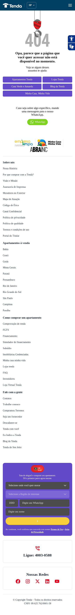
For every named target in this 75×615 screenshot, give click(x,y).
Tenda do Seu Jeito (12, 447)
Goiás (5, 261)
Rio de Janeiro (10, 286)
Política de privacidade (14, 217)
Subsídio (7, 348)
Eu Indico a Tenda (12, 435)
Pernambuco (9, 279)
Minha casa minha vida (14, 360)
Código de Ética (11, 205)
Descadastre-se (10, 423)
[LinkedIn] (47, 581)
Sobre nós (8, 162)
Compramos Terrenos (13, 410)
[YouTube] (57, 581)
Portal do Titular (11, 236)
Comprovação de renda (14, 323)
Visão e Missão (10, 180)
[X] (37, 581)
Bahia (5, 249)
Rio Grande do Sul (12, 292)
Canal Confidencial (12, 211)
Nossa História (10, 168)
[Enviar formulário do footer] (37, 521)
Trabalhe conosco (11, 404)
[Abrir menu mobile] (70, 5)
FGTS (6, 330)
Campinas (7, 304)
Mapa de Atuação (11, 199)
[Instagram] (28, 581)
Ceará (5, 255)
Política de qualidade (13, 223)
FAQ (5, 372)
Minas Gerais (9, 267)
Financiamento (10, 336)
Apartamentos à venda (16, 243)
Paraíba (6, 310)
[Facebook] (18, 581)
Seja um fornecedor (12, 416)
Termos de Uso (57, 529)
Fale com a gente (12, 392)
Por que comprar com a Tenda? (18, 174)
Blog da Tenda (10, 441)
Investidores (9, 379)
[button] (37, 122)
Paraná (6, 273)
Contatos (7, 398)
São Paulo (8, 298)
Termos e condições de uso (16, 229)
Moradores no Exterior (14, 193)
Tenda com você (11, 429)
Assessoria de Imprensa (14, 187)
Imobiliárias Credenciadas (15, 354)
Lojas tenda (8, 366)
